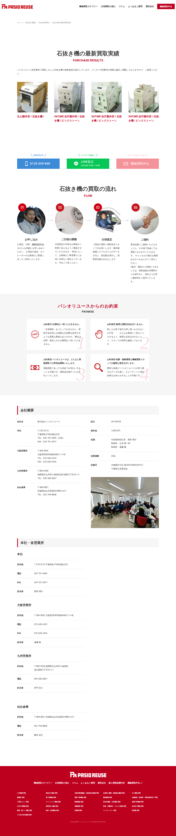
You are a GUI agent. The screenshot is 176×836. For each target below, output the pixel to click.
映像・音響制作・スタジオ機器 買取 (114, 806)
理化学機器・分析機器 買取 (112, 802)
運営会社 (150, 6)
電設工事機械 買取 (80, 797)
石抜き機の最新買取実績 (61, 23)
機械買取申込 (166, 6)
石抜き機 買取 (44, 23)
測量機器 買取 (79, 806)
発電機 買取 (78, 810)
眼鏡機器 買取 (79, 802)
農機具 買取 (21, 797)
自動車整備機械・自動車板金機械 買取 (87, 793)
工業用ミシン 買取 (23, 802)
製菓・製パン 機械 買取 (24, 810)
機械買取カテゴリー (88, 6)
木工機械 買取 (136, 793)
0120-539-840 (40, 163)
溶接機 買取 (135, 810)
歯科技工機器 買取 (52, 793)
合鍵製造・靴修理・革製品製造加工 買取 (145, 797)
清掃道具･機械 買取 (52, 806)
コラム (122, 6)
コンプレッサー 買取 (109, 810)
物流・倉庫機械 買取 (52, 810)
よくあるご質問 (135, 6)
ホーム (19, 23)
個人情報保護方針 (116, 783)
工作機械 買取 (21, 793)
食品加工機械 (30, 23)
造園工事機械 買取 (138, 802)
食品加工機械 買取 (138, 806)
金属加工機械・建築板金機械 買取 (114, 793)
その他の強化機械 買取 (24, 815)
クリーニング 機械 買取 (53, 802)
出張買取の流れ (108, 6)
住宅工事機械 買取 (23, 806)
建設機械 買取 (107, 797)
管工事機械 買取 (51, 797)
